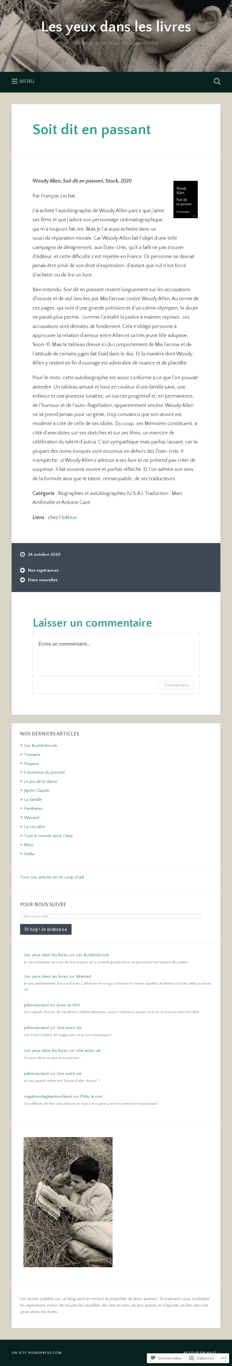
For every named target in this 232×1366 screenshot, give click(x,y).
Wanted (31, 817)
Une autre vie (69, 1027)
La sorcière (34, 826)
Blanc (29, 844)
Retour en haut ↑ (202, 1353)
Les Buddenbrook (40, 745)
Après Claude (36, 790)
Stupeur (31, 763)
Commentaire (176, 685)
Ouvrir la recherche (215, 81)
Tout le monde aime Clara (48, 835)
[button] (68, 1203)
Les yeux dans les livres (116, 27)
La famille (33, 799)
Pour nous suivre (43, 905)
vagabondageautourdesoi (48, 1096)
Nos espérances (43, 570)
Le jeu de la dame (40, 781)
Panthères (33, 808)
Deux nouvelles (42, 580)
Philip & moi (91, 1096)
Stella (29, 854)
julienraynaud (36, 1005)
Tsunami (32, 754)
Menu (26, 81)
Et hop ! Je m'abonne (46, 929)
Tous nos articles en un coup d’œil (52, 877)
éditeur (69, 517)
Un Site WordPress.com (37, 1353)
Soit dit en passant (92, 129)
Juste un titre (68, 1005)
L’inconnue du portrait (44, 772)
